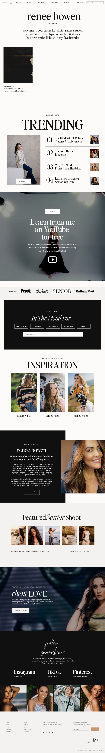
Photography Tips (9, 86)
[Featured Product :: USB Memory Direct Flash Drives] (18, 65)
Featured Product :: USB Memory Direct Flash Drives (15, 89)
